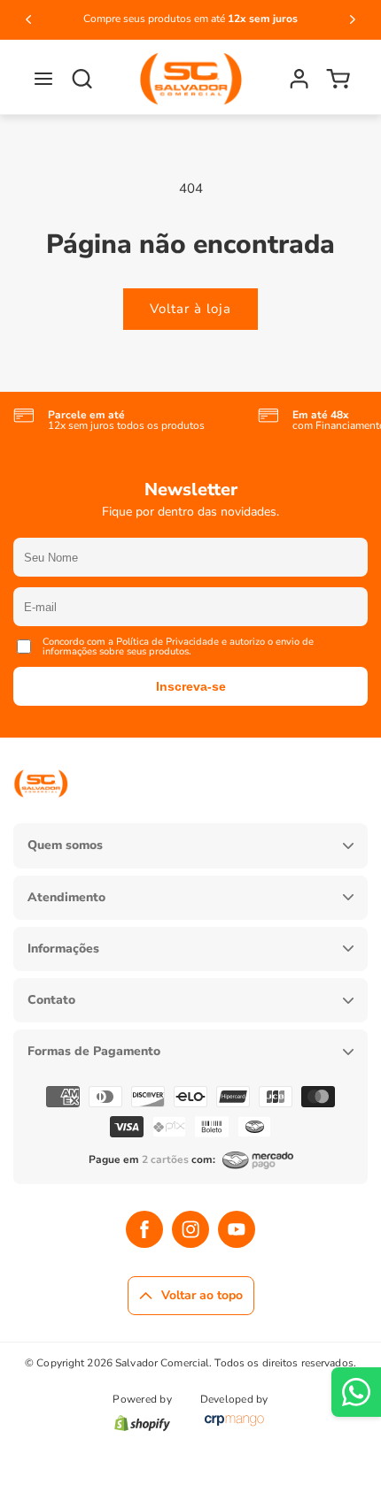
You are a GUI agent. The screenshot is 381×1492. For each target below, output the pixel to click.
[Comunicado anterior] (28, 19)
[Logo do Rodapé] (40, 811)
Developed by (234, 1400)
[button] (43, 78)
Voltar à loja (190, 309)
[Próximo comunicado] (352, 19)
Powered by (142, 1400)
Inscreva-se (191, 686)
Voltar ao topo (202, 1295)
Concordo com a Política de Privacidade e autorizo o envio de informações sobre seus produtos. (178, 646)
